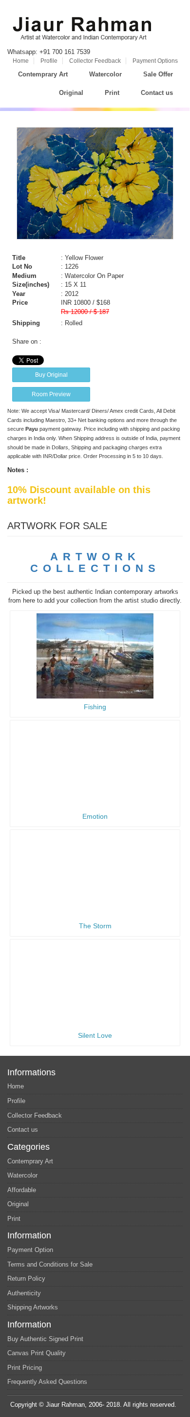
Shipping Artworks (32, 1307)
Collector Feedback (95, 60)
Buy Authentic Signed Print (45, 1339)
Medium (24, 275)
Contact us (157, 92)
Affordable (21, 1190)
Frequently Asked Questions (47, 1381)
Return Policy (26, 1278)
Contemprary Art (43, 74)
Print (112, 92)
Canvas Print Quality (36, 1353)
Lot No (22, 266)
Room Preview (51, 394)
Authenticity (24, 1293)
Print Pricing (24, 1367)
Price (20, 302)
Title (18, 257)
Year (18, 293)
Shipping (26, 323)
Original (71, 92)
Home (21, 60)
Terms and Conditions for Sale (50, 1264)
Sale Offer (158, 74)
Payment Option (30, 1249)
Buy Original (51, 374)
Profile (48, 60)
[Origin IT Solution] (179, 1404)
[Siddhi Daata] (95, 655)
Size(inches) (30, 284)
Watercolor (105, 74)
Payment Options (155, 60)
